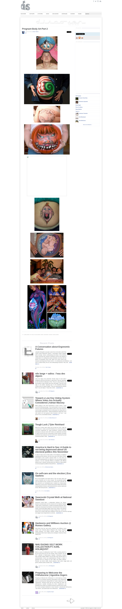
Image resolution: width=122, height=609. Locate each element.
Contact (27, 608)
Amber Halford (35, 31)
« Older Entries (71, 601)
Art (30, 334)
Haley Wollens (79, 109)
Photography (46, 334)
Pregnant (50, 334)
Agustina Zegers (50, 591)
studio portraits (56, 334)
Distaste (32, 13)
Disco (47, 13)
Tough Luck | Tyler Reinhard (49, 424)
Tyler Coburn (48, 367)
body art (33, 334)
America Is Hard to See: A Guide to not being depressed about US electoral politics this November (53, 449)
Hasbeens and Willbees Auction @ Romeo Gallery (53, 524)
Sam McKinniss (82, 120)
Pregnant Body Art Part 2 (35, 29)
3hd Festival (78, 95)
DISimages (64, 13)
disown (73, 13)
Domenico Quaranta (83, 101)
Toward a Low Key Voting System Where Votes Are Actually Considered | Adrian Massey (52, 400)
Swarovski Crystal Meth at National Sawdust (53, 498)
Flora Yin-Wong (79, 107)
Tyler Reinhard (51, 439)
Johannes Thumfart (83, 113)
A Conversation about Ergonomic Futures (52, 347)
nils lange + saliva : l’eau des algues (50, 374)
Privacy (33, 608)
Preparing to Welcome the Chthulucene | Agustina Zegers (51, 573)
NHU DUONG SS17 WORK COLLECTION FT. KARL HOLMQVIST (48, 546)
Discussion (55, 13)
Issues (79, 13)
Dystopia (40, 13)
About (22, 608)
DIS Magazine (25, 5)
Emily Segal (78, 105)
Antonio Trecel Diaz (83, 97)
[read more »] (59, 387)
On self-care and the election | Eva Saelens (53, 474)
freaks (42, 334)
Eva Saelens (47, 490)
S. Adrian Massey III (52, 417)
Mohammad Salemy (49, 467)
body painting (37, 334)
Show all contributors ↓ (87, 124)
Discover (23, 13)
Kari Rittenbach (82, 116)
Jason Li (77, 111)
